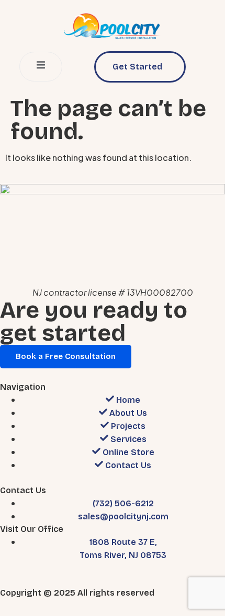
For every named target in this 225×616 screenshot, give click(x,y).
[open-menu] (40, 67)
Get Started (137, 67)
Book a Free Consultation (66, 356)
